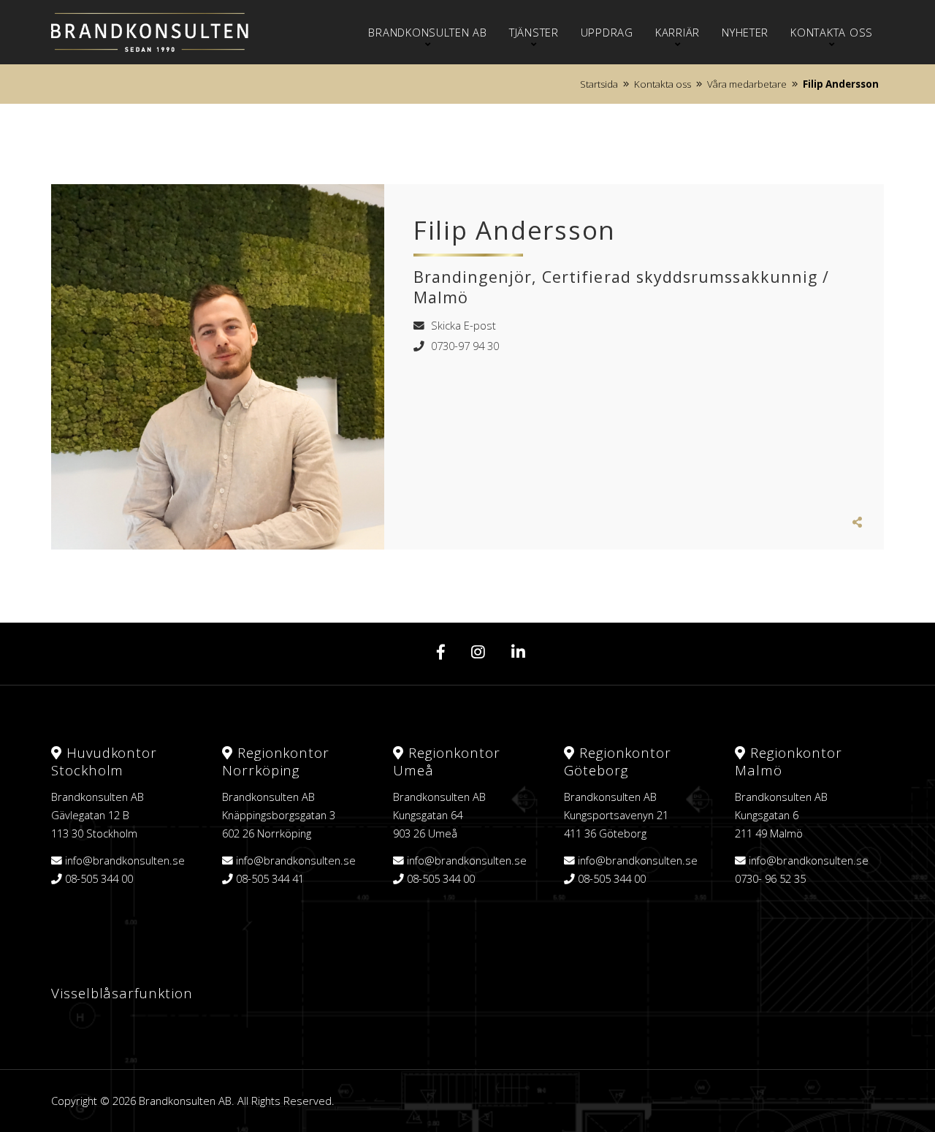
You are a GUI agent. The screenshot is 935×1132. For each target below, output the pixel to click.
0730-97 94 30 (463, 345)
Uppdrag (607, 32)
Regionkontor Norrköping (275, 761)
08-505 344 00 (99, 878)
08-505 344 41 (270, 878)
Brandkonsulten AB (427, 32)
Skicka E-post (462, 325)
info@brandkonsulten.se (125, 860)
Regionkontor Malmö (788, 761)
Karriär (677, 32)
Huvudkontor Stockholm (104, 761)
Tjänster (534, 32)
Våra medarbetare (747, 84)
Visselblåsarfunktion (122, 993)
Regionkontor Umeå (446, 761)
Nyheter (745, 32)
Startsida (599, 84)
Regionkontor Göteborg (617, 761)
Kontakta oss (831, 32)
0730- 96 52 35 (770, 878)
